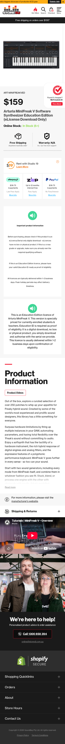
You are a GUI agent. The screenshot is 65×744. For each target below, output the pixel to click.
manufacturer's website (24, 501)
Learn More (22, 166)
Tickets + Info (55, 2)
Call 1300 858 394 (35, 634)
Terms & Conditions (40, 735)
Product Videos (15, 392)
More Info (13, 195)
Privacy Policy (23, 735)
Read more (10, 487)
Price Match (57, 104)
